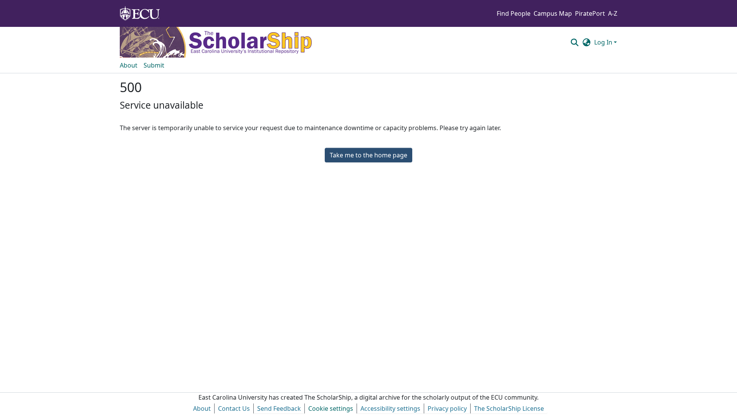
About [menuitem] (128, 65)
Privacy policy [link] (447, 408)
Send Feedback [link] (279, 408)
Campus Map (553, 13)
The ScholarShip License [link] (509, 408)
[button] (574, 42)
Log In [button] (604, 42)
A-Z (612, 13)
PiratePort (590, 13)
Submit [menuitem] (154, 65)
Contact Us (234, 408)
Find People (513, 13)
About (202, 408)
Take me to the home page (368, 155)
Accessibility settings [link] (390, 408)
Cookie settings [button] (330, 408)
